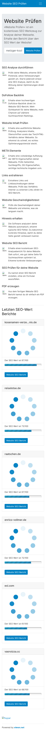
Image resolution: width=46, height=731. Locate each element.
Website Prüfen (33, 50)
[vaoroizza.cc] (23, 670)
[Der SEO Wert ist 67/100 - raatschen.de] (23, 497)
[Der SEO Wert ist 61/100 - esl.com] (23, 628)
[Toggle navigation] (40, 3)
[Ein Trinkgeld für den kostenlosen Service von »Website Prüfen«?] (6, 718)
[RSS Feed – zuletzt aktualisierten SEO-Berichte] (42, 10)
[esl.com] (23, 604)
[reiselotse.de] (23, 407)
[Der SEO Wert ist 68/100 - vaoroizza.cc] (23, 694)
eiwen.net (19, 727)
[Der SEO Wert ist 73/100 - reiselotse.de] (23, 431)
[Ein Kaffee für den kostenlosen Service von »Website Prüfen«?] (35, 43)
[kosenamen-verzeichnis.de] (23, 341)
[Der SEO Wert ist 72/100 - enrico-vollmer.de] (23, 562)
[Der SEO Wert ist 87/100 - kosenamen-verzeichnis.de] (23, 365)
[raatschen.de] (23, 473)
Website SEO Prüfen (14, 3)
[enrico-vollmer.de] (23, 539)
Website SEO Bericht (16, 374)
